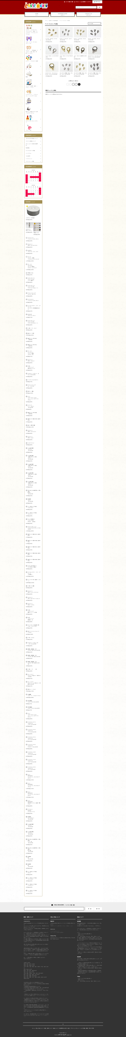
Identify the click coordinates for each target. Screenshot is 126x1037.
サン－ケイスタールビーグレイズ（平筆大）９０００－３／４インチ (32, 266)
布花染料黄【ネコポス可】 (30, 857)
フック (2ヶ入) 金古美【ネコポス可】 (80, 56)
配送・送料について (48, 1028)
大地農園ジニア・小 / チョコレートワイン (34, 695)
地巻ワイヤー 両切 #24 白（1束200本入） (34, 535)
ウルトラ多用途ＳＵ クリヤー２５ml (31, 520)
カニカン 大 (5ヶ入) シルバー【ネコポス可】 (66, 39)
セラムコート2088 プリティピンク (32, 431)
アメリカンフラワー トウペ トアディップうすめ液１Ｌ (34, 573)
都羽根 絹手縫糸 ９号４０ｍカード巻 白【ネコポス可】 (34, 650)
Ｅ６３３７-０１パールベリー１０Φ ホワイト (33, 238)
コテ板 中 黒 (32, 669)
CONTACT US (88, 14)
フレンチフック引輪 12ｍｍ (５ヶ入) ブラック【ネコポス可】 (94, 74)
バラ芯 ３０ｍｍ (31, 637)
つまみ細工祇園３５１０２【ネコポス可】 (30, 449)
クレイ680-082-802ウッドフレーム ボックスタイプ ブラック (34, 785)
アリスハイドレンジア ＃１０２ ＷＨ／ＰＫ (32, 294)
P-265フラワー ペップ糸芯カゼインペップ (31, 367)
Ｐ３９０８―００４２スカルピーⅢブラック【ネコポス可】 (32, 738)
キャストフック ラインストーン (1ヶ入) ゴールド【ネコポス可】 (52, 74)
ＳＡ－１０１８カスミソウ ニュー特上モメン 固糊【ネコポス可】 (34, 683)
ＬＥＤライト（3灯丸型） (30, 217)
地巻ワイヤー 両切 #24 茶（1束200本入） (34, 419)
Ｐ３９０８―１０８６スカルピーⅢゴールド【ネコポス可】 (32, 753)
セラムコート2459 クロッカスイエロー (33, 245)
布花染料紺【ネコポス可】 (30, 865)
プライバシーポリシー (75, 1028)
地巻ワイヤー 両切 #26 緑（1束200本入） (34, 554)
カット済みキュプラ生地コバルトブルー (32, 507)
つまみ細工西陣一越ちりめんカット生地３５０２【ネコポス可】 (32, 466)
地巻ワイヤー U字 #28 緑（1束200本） (32, 413)
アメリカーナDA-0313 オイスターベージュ (31, 810)
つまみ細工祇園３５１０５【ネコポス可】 (30, 833)
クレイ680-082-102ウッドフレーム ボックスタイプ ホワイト (34, 776)
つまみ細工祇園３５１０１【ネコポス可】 (30, 825)
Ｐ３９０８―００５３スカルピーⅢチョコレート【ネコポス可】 (33, 745)
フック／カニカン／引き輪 (65, 20)
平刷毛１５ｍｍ (36, 232)
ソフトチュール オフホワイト (33, 379)
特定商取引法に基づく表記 (64, 1028)
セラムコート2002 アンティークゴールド (33, 592)
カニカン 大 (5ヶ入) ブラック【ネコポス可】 (94, 39)
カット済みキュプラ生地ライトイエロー (32, 878)
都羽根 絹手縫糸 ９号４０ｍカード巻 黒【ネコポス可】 (34, 656)
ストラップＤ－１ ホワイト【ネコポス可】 (31, 406)
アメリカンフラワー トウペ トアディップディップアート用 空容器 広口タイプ (34, 307)
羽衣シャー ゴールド (32, 689)
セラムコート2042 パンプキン (31, 604)
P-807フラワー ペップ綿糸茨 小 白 (31, 618)
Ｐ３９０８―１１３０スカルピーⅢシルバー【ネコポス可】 (32, 760)
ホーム (46, 20)
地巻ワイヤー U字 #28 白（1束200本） (32, 339)
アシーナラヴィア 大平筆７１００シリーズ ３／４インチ (33, 258)
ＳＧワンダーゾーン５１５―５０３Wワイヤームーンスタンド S (33, 286)
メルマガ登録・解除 (84, 1028)
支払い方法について (39, 1028)
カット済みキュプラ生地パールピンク (32, 891)
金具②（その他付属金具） (54, 20)
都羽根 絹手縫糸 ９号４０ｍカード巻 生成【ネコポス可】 (34, 663)
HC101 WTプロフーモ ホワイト (32, 315)
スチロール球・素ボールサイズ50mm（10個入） (32, 566)
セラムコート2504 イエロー (31, 437)
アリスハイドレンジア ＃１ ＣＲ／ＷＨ (32, 386)
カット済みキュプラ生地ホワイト (32, 872)
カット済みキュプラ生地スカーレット (32, 513)
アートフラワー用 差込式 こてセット (34, 580)
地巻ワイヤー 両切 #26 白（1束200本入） (34, 547)
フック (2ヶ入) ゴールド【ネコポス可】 (66, 56)
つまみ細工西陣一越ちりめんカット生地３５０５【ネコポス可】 (32, 483)
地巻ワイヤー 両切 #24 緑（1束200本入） (34, 541)
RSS (90, 1028)
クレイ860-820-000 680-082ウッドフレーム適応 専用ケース (34, 802)
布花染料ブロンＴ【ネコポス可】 (30, 500)
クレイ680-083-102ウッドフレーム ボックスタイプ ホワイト (34, 793)
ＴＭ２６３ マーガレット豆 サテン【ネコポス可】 (33, 643)
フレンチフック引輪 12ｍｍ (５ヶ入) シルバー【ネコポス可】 (66, 74)
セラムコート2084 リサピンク (31, 360)
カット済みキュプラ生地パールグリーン (32, 885)
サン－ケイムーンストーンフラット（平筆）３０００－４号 (31, 353)
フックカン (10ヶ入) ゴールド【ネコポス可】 (51, 39)
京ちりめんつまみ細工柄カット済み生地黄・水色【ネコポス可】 (34, 849)
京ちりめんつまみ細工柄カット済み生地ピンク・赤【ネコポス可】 (34, 841)
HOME (36, 14)
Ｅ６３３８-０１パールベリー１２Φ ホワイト (33, 300)
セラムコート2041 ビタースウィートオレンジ (34, 598)
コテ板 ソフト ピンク (32, 328)
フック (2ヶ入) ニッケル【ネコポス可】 (52, 56)
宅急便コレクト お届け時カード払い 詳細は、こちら (61, 925)
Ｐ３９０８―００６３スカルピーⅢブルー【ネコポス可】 (32, 768)
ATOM (92, 1028)
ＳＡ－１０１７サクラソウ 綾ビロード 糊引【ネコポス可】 (34, 675)
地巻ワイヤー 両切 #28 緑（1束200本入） (34, 560)
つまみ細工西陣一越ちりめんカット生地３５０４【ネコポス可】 (32, 475)
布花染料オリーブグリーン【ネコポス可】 (31, 818)
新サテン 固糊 (30, 391)
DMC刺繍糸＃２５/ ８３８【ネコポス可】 (33, 701)
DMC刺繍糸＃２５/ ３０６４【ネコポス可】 (34, 708)
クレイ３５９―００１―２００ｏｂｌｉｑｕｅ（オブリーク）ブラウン (33, 398)
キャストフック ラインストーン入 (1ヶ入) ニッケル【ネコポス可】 (94, 56)
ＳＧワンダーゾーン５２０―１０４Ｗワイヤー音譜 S (31, 279)
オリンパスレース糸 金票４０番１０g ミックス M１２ (33, 626)
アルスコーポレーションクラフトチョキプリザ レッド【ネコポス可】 (34, 528)
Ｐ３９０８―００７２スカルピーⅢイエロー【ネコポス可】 (32, 723)
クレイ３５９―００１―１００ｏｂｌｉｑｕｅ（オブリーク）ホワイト (33, 715)
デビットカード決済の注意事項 (56, 932)
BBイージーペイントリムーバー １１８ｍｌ (34, 632)
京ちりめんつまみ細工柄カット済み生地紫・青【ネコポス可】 (34, 492)
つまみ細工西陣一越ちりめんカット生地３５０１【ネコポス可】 (32, 457)
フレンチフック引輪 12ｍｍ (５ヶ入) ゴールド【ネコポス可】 (80, 74)
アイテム (98, 1)
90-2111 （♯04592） (32, 521)
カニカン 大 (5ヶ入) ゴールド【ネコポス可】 (80, 39)
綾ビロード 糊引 (31, 333)
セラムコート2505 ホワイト (29, 230)
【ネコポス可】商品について (43, 995)
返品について (55, 1028)
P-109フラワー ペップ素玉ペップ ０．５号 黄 (32, 611)
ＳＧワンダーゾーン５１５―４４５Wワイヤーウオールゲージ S (33, 322)
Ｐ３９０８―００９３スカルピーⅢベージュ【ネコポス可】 (32, 730)
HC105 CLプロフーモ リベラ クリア (33, 251)
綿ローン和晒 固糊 (31, 425)
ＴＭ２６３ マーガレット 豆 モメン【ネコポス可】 (34, 374)
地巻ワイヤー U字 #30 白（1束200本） (32, 345)
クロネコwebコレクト (55, 931)
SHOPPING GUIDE (62, 14)
